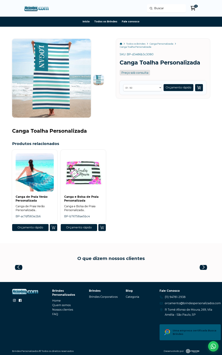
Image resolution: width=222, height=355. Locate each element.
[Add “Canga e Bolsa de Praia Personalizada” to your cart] (102, 227)
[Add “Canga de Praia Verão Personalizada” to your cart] (53, 227)
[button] (178, 87)
